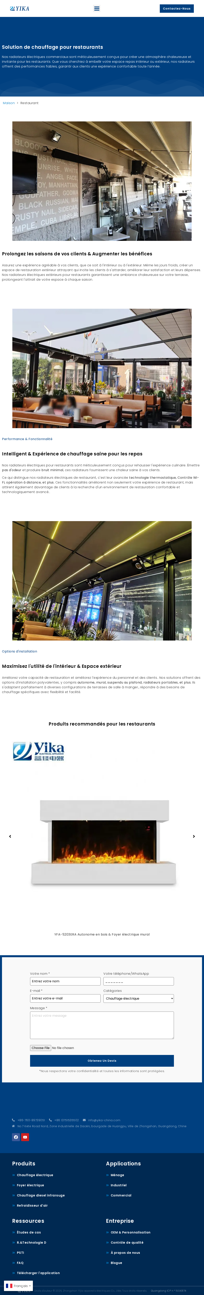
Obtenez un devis (102, 1061)
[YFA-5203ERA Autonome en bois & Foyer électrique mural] (102, 830)
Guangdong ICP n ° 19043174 (168, 1290)
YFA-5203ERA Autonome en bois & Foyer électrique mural (102, 934)
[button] (96, 8)
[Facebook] (16, 1137)
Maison (9, 103)
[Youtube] (25, 1137)
